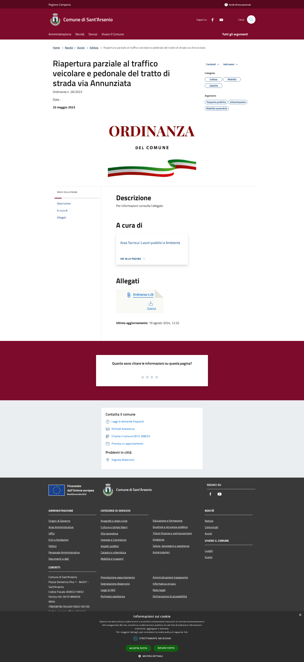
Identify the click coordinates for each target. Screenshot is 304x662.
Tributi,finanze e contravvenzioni (172, 533)
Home (56, 47)
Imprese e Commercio (113, 540)
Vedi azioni (229, 64)
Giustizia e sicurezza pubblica (170, 527)
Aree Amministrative (61, 527)
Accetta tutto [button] (138, 648)
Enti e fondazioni (59, 540)
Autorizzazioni (161, 552)
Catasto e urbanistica (113, 552)
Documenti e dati (59, 559)
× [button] (300, 615)
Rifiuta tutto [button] (166, 648)
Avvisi (81, 47)
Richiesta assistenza (113, 596)
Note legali (159, 590)
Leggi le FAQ (108, 590)
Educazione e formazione (167, 520)
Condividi (211, 64)
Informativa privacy (164, 584)
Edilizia (94, 47)
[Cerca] (251, 19)
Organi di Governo (59, 521)
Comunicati (211, 527)
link (186, 632)
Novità (69, 47)
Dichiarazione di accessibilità (170, 596)
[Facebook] (211, 19)
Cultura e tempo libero (114, 527)
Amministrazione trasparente (170, 577)
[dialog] (152, 636)
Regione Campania (60, 4)
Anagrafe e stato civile (114, 521)
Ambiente (158, 539)
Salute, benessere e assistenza (171, 546)
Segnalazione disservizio (115, 584)
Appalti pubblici (110, 546)
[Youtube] (219, 19)
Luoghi (209, 551)
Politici (53, 546)
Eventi (209, 557)
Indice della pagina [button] (67, 192)
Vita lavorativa (109, 533)
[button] (152, 656)
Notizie (209, 521)
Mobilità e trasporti (112, 559)
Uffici (52, 533)
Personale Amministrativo (64, 552)
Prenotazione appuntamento (118, 577)
